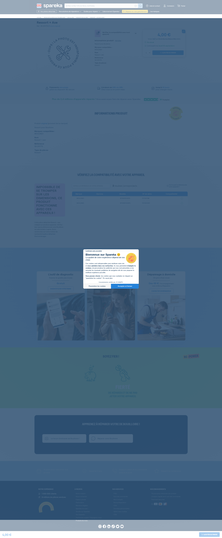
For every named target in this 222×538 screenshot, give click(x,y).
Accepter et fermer (125, 286)
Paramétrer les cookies (97, 286)
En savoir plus (108, 278)
